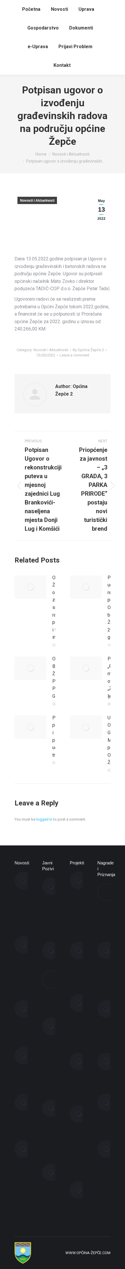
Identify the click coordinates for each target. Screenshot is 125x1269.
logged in (44, 819)
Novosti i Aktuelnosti (37, 201)
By (88, 350)
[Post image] (31, 587)
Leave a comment (74, 355)
